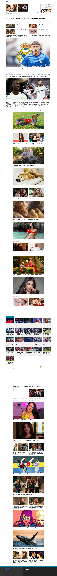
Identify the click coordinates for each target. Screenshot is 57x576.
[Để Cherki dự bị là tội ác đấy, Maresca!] (37, 349)
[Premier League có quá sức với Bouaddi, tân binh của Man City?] (28, 320)
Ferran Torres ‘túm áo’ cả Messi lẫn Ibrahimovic (37, 334)
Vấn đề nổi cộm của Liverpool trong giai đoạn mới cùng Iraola (19, 334)
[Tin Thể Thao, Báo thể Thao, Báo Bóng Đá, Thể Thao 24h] (7, 1)
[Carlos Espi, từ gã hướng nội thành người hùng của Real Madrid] (37, 320)
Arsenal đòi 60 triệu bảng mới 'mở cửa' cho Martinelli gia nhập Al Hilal (10, 344)
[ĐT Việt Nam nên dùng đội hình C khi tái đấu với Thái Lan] (19, 339)
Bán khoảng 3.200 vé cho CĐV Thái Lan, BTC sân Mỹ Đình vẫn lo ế (37, 343)
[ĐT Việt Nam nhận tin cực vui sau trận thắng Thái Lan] (28, 349)
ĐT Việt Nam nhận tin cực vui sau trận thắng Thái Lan (28, 353)
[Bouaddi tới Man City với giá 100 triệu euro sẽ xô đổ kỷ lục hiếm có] (10, 330)
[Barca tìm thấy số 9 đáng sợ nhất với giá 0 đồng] (47, 349)
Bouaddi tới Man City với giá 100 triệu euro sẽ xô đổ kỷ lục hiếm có (10, 334)
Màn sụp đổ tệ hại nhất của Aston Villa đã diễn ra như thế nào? (10, 353)
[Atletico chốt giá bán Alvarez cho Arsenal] (10, 320)
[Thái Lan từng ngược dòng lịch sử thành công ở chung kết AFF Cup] (47, 339)
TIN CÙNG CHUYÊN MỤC (10, 317)
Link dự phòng (27, 569)
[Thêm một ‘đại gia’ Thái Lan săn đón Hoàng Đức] (47, 330)
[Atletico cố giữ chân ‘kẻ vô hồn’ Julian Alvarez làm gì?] (28, 330)
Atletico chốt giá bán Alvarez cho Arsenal (9, 324)
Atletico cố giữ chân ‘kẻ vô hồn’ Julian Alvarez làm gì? (28, 334)
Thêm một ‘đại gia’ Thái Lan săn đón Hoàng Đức (46, 334)
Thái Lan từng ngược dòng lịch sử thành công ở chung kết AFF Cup (46, 343)
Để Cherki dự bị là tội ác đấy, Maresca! (37, 353)
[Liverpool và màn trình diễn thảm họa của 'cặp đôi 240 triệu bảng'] (19, 349)
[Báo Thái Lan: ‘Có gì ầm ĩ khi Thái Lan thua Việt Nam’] (19, 320)
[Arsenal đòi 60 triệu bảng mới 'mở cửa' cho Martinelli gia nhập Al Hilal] (10, 339)
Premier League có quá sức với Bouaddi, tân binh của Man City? (28, 325)
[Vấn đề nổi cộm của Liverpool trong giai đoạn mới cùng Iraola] (19, 330)
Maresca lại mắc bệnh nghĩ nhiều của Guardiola (28, 343)
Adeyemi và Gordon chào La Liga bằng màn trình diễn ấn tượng (10, 362)
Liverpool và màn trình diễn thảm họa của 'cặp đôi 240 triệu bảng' (19, 353)
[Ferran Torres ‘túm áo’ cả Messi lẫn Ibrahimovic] (37, 330)
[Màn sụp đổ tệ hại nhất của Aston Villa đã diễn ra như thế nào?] (10, 349)
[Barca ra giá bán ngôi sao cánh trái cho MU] (47, 320)
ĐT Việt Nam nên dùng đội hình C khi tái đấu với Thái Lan (19, 343)
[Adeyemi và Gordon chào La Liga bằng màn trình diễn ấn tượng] (10, 358)
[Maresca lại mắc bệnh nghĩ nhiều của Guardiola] (28, 339)
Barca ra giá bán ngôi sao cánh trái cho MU (46, 324)
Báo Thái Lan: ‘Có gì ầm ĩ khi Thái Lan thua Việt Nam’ (19, 325)
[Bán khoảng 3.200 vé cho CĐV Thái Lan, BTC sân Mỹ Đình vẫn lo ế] (37, 339)
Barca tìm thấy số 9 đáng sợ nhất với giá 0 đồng (46, 353)
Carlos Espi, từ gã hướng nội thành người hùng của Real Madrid (37, 325)
